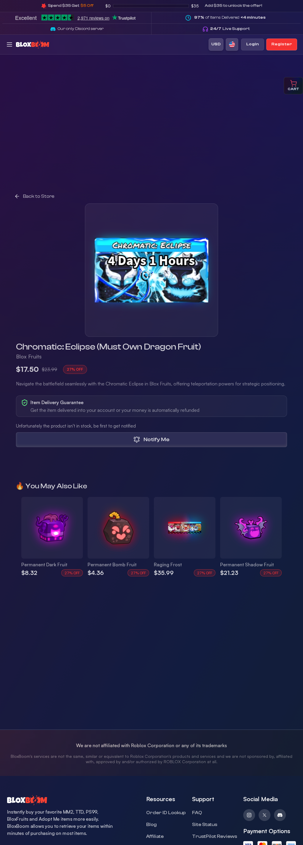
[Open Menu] (9, 44)
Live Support (230, 28)
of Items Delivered (230, 17)
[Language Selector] (232, 44)
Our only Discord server (81, 28)
